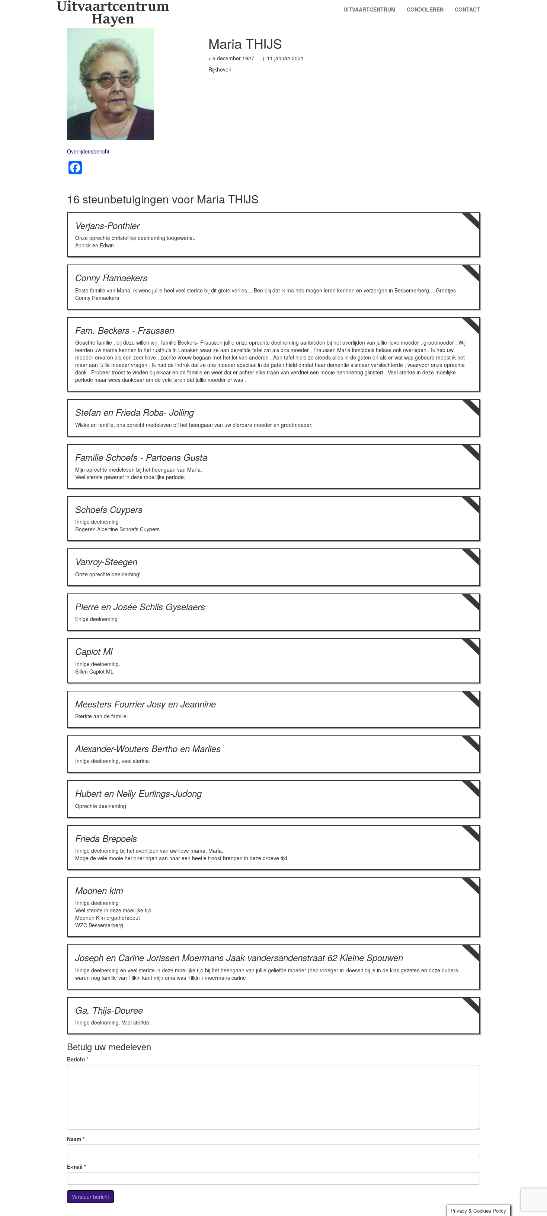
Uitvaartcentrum (369, 9)
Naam (75, 1139)
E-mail (76, 1166)
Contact (467, 9)
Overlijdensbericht (88, 151)
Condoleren (425, 9)
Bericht (76, 1059)
